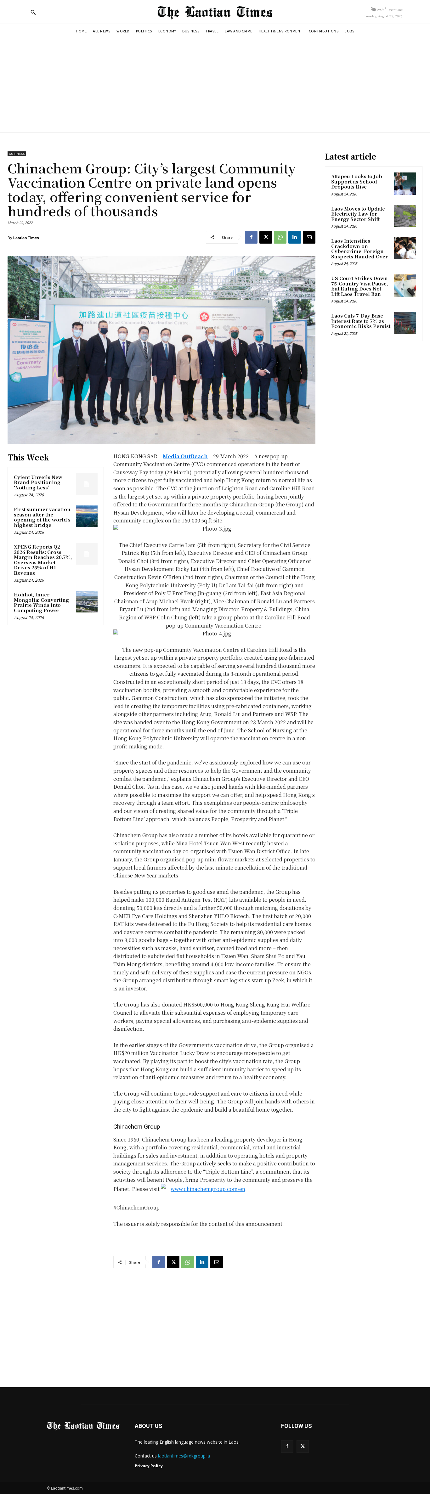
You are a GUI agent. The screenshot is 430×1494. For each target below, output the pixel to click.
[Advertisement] (215, 85)
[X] (265, 237)
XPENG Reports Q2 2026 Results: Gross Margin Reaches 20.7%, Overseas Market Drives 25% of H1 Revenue (43, 559)
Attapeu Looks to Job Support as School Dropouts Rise (356, 181)
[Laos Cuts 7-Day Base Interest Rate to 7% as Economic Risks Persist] (405, 323)
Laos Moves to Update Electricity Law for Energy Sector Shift (358, 213)
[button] (33, 12)
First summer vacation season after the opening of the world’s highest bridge (42, 517)
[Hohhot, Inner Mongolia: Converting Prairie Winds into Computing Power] (87, 601)
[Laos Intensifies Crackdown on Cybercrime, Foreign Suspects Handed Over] (405, 248)
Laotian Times (26, 237)
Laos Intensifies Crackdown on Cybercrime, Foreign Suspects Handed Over (359, 248)
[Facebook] (251, 237)
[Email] (309, 237)
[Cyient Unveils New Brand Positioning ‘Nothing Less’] (87, 484)
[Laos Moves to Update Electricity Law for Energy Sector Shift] (405, 216)
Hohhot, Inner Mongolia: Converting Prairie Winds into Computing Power (41, 602)
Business (17, 154)
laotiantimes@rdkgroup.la (184, 1456)
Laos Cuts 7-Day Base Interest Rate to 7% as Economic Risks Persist (360, 320)
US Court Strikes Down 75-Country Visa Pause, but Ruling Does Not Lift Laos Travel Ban (359, 286)
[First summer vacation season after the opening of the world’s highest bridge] (87, 516)
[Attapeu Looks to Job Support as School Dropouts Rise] (405, 183)
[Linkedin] (294, 237)
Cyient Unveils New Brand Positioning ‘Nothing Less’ (38, 482)
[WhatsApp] (280, 237)
